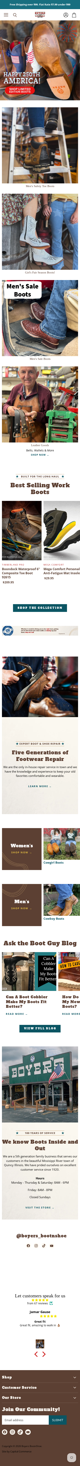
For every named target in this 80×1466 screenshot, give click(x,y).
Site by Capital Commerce (16, 1451)
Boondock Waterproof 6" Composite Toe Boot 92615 (21, 573)
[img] (40, 1300)
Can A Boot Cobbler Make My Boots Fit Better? (27, 1002)
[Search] (12, 15)
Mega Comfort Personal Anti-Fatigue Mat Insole (61, 571)
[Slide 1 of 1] (40, 60)
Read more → (17, 1014)
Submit (57, 1420)
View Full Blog (40, 1028)
